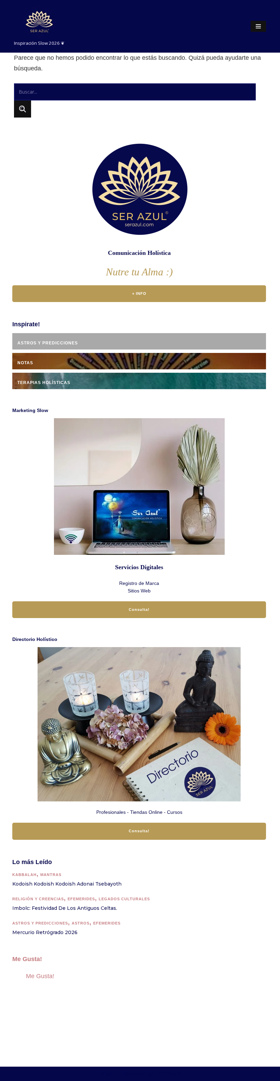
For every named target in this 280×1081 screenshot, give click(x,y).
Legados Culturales (124, 899)
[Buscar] (22, 109)
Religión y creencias (38, 899)
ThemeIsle (167, 1073)
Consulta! (139, 609)
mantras (50, 875)
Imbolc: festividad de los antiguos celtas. (64, 908)
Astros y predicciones (40, 923)
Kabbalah (24, 875)
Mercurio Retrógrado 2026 (45, 932)
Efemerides (81, 899)
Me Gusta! (27, 959)
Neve (105, 1073)
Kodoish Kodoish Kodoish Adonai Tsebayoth (67, 884)
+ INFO (139, 293)
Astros (80, 923)
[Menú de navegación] (258, 26)
